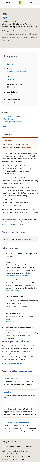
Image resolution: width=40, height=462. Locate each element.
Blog (27, 451)
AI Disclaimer (6, 451)
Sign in (36, 2)
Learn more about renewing (12, 363)
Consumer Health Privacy (10, 456)
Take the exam (9, 119)
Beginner (10, 64)
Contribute (5, 454)
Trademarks (5, 459)
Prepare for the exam (12, 116)
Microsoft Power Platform (16, 72)
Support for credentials (12, 406)
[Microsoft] (20, 2)
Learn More (9, 322)
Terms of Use (26, 456)
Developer (11, 79)
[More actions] (36, 6)
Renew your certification (13, 122)
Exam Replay (8, 392)
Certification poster (11, 378)
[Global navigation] (2, 2)
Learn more (25, 147)
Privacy (13, 454)
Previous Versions (18, 451)
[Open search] (31, 2)
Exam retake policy (12, 291)
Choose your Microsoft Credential (16, 422)
